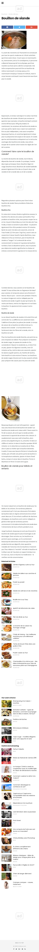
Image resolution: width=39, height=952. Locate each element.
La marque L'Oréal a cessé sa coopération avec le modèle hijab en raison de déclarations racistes (25, 768)
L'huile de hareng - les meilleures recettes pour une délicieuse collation (24, 636)
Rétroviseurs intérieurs (20, 728)
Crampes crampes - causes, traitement (23, 883)
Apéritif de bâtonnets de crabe (24, 608)
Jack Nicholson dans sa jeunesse (24, 812)
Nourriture (4, 14)
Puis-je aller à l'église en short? (23, 865)
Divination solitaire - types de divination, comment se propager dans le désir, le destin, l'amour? (24, 712)
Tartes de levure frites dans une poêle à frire (24, 645)
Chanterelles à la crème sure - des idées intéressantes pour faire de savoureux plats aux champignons (25, 663)
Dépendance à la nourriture (22, 803)
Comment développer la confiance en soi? (21, 786)
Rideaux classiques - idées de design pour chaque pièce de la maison (24, 857)
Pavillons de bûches (20, 719)
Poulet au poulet (18, 582)
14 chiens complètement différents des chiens (22, 848)
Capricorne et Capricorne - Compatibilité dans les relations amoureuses (24, 795)
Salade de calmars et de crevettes (25, 591)
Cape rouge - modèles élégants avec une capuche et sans (24, 738)
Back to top (19, 943)
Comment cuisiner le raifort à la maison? (24, 777)
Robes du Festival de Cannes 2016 (24, 758)
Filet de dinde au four (20, 617)
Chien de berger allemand (22, 874)
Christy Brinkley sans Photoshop (24, 838)
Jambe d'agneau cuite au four (23, 565)
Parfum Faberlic (18, 749)
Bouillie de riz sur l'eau (20, 600)
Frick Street (17, 820)
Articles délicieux (13, 14)
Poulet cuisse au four (20, 653)
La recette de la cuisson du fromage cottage (22, 627)
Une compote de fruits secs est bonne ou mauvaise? (24, 830)
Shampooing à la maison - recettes (22, 702)
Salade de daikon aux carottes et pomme (24, 574)
